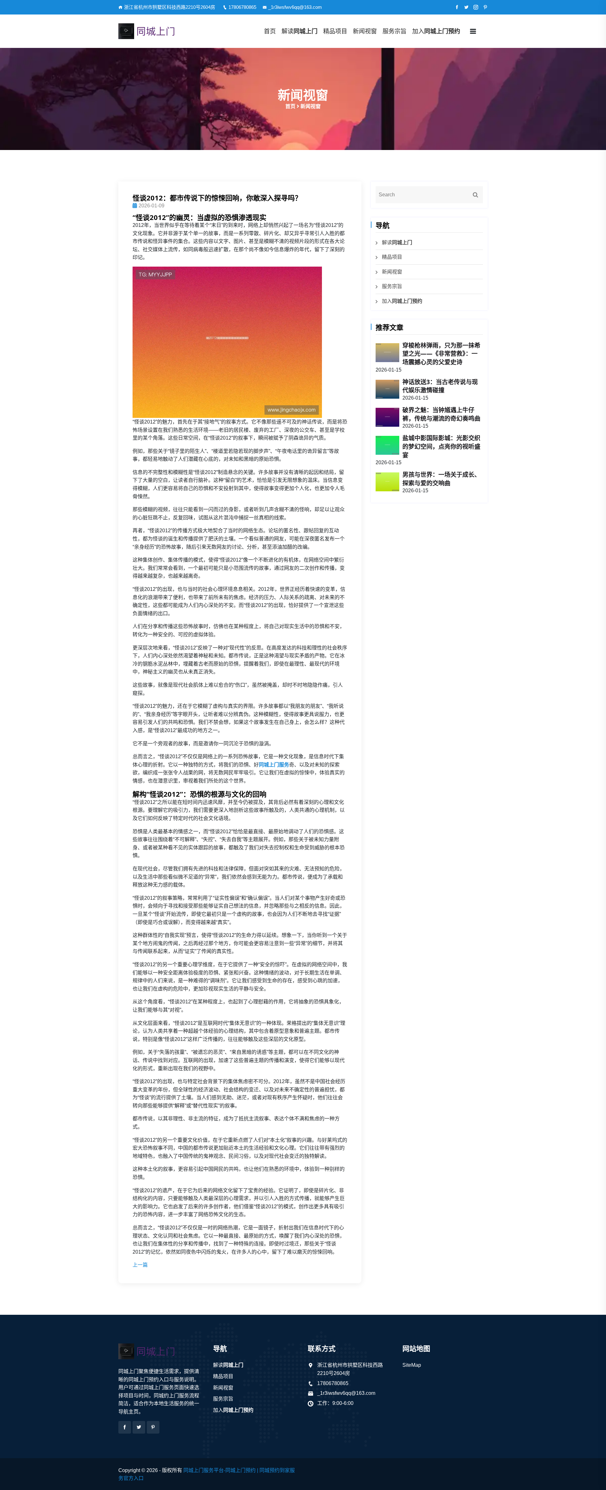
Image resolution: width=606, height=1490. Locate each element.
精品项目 (335, 31)
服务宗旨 (395, 31)
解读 (300, 31)
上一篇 (140, 1265)
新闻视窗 (365, 31)
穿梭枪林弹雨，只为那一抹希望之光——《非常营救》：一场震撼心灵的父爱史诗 (441, 354)
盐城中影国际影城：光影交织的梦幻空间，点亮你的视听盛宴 (441, 446)
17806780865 (242, 7)
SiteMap (411, 1365)
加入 (436, 31)
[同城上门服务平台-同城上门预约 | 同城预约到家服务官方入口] (161, 31)
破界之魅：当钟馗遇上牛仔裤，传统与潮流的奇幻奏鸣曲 (441, 414)
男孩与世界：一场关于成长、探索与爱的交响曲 (441, 479)
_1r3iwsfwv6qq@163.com (295, 7)
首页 (270, 31)
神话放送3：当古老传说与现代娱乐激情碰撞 (440, 386)
